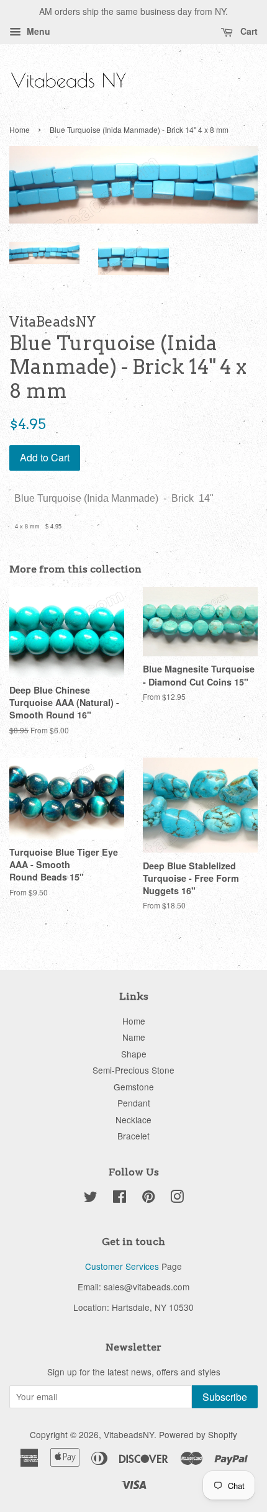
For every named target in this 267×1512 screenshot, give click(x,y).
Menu (37, 31)
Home (19, 129)
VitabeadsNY (129, 1434)
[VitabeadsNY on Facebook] (119, 1198)
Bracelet (133, 1135)
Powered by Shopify (198, 1434)
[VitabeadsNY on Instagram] (177, 1198)
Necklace (133, 1119)
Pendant (133, 1103)
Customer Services (122, 1266)
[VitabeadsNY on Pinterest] (148, 1198)
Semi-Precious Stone (133, 1070)
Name (133, 1037)
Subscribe (224, 1397)
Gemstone (134, 1086)
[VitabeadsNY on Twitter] (90, 1198)
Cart (248, 31)
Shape (134, 1054)
